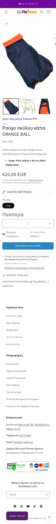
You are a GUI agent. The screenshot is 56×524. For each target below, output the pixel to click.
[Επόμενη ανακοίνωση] (50, 4)
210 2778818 (25, 435)
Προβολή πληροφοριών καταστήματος (25, 267)
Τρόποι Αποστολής (16, 371)
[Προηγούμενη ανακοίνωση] (5, 4)
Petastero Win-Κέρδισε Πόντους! (23, 406)
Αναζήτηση (12, 330)
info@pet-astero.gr (23, 441)
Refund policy (13, 344)
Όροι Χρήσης (13, 322)
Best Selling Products (21, 118)
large (8, 205)
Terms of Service (14, 337)
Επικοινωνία (12, 363)
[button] (6, 12)
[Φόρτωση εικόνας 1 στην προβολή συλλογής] (11, 106)
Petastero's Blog (14, 315)
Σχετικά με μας (13, 392)
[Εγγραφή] (46, 494)
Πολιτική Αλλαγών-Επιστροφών (22, 399)
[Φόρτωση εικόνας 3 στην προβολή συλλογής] (45, 106)
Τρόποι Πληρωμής (16, 378)
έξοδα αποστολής (36, 180)
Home (5, 118)
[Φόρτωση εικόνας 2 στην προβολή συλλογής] (28, 106)
